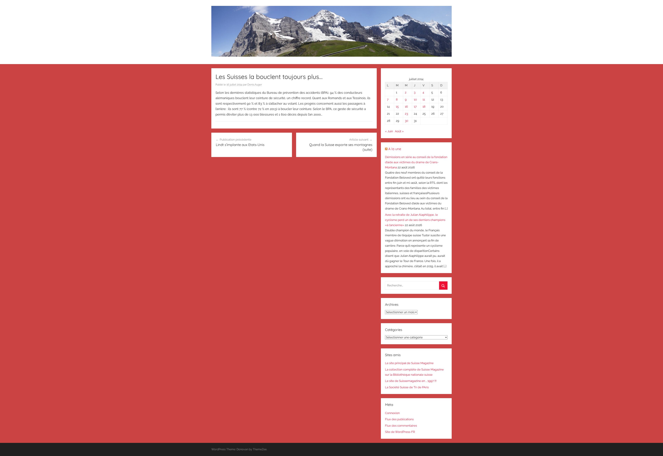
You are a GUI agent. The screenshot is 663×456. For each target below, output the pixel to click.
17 (415, 106)
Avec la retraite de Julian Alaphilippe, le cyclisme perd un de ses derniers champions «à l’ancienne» (415, 220)
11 (423, 99)
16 (406, 106)
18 (423, 106)
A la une (394, 149)
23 (406, 113)
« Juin (389, 131)
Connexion (392, 413)
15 (397, 106)
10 (415, 99)
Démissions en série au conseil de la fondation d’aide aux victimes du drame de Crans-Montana (416, 162)
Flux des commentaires (401, 425)
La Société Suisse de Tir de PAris (407, 387)
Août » (399, 131)
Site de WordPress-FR (400, 432)
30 (406, 120)
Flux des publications (399, 419)
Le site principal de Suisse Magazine (409, 363)
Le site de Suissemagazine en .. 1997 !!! (410, 381)
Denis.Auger (254, 84)
